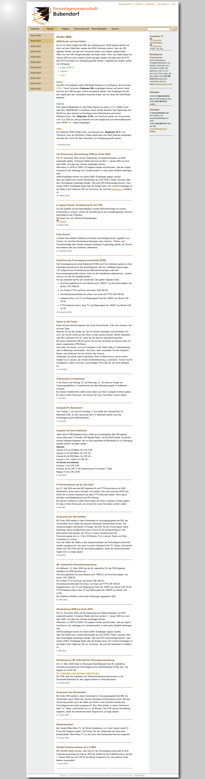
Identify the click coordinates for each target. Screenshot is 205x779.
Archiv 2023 (35, 46)
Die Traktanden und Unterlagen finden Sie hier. (77, 673)
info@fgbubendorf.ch (161, 84)
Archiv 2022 (35, 51)
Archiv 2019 (35, 67)
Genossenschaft (81, 29)
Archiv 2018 (35, 73)
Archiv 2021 (35, 57)
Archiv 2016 (35, 83)
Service (115, 29)
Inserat (63, 221)
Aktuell (50, 29)
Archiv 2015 (35, 89)
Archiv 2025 (35, 35)
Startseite (34, 29)
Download (149, 4)
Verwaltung (163, 4)
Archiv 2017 (35, 78)
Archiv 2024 (35, 41)
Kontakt (138, 4)
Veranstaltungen (98, 29)
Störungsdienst (125, 4)
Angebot (65, 29)
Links (173, 4)
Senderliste (157, 40)
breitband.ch (117, 189)
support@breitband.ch (158, 129)
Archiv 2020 (35, 62)
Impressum (139, 776)
